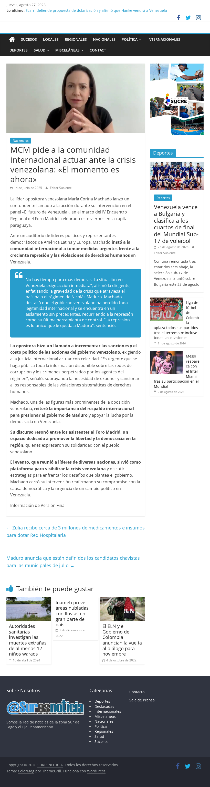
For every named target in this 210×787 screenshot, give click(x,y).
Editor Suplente (61, 188)
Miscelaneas (105, 716)
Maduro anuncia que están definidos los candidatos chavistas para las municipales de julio (73, 561)
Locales (51, 39)
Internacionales (164, 39)
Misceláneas (67, 50)
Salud (39, 50)
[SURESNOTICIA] (12, 39)
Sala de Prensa (142, 700)
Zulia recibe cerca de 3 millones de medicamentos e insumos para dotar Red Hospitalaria (75, 531)
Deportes (18, 50)
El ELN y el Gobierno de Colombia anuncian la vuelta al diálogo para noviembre (122, 640)
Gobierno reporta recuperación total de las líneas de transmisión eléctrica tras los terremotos (106, 8)
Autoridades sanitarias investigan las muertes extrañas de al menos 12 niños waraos (28, 640)
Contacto (136, 691)
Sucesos (29, 39)
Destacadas (104, 706)
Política (130, 39)
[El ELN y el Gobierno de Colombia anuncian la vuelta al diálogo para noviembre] (122, 600)
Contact (98, 50)
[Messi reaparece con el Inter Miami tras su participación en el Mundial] (166, 353)
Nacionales (104, 39)
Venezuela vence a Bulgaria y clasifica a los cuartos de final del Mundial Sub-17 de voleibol (176, 223)
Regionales (76, 39)
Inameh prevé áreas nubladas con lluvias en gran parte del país (72, 613)
